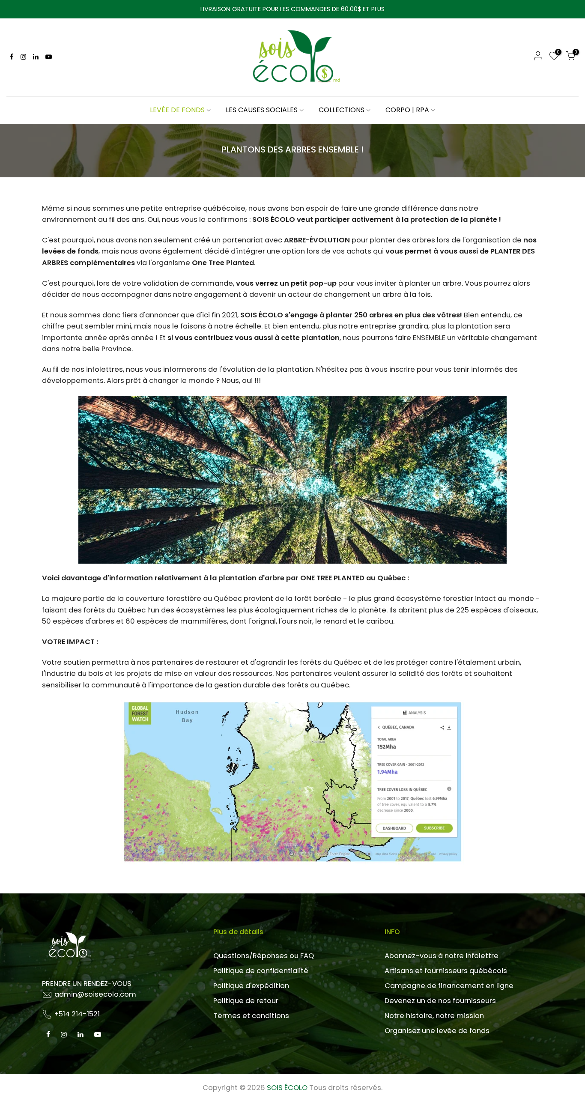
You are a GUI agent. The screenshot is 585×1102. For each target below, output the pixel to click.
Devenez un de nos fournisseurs (440, 1001)
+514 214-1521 (77, 1014)
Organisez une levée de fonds (437, 1031)
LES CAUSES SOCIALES (262, 110)
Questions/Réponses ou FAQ (263, 956)
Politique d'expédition (251, 986)
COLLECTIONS (341, 110)
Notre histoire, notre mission (434, 1016)
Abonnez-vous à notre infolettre (441, 956)
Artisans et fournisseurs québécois (446, 971)
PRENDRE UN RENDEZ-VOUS (86, 984)
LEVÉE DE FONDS (177, 110)
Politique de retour (245, 1001)
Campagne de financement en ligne (449, 986)
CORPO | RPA (407, 110)
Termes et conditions (251, 1016)
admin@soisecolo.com (95, 994)
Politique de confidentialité (260, 971)
